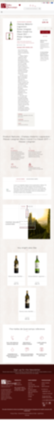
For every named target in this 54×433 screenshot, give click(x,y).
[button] (16, 199)
